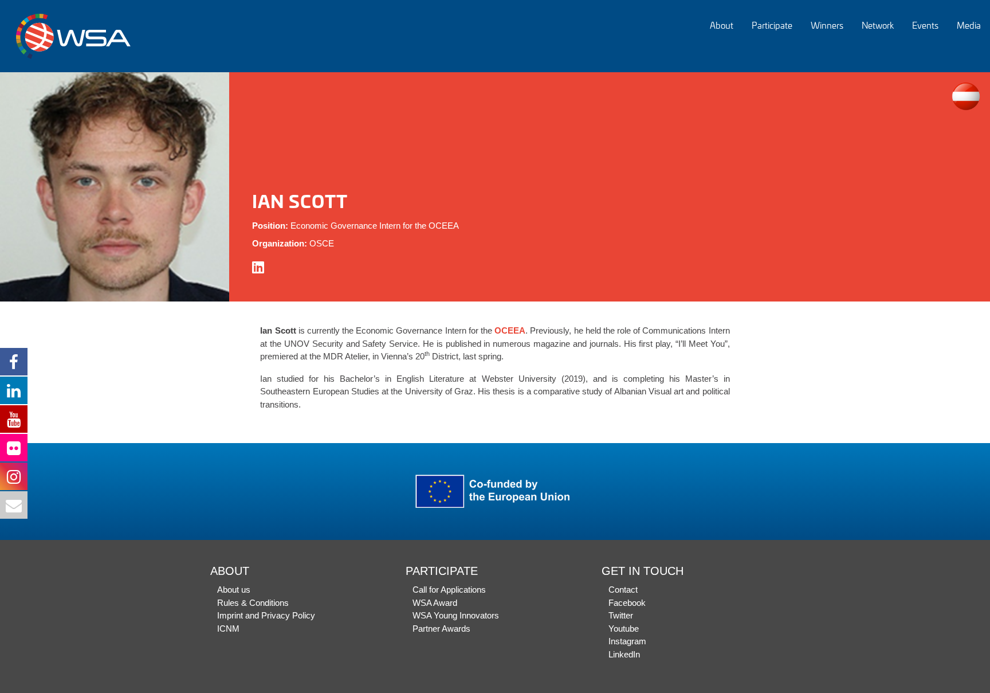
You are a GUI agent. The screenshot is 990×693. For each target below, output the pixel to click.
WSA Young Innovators (455, 615)
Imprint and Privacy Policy (266, 615)
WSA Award (434, 603)
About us (233, 589)
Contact (623, 589)
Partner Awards (441, 628)
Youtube (623, 628)
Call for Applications (449, 589)
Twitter (620, 615)
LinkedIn (624, 654)
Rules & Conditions (253, 603)
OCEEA (509, 330)
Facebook (627, 603)
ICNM (228, 628)
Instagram (627, 641)
